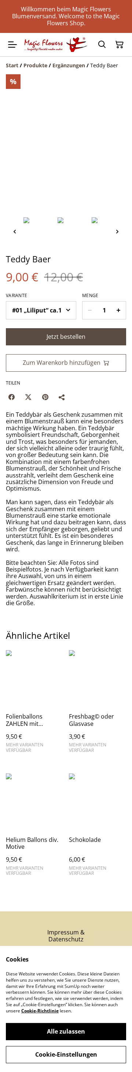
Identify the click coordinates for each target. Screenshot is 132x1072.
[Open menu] (12, 45)
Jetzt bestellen (66, 337)
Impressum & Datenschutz (66, 935)
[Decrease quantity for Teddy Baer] (89, 310)
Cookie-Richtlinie (40, 1011)
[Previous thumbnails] (14, 231)
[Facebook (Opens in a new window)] (11, 396)
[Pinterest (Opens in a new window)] (45, 396)
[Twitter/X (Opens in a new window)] (28, 396)
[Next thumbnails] (117, 231)
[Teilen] (61, 396)
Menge (90, 295)
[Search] (102, 45)
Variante (16, 295)
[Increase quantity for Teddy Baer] (118, 310)
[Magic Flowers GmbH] (55, 44)
